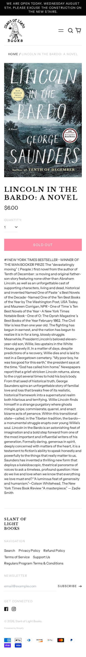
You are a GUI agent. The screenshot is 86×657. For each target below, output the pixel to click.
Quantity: (13, 220)
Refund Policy (54, 550)
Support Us (41, 557)
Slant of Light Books (15, 524)
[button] (70, 30)
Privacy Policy (29, 550)
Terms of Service (17, 557)
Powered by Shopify (14, 628)
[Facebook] (6, 609)
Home (13, 54)
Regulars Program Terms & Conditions (33, 563)
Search (9, 550)
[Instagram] (14, 609)
